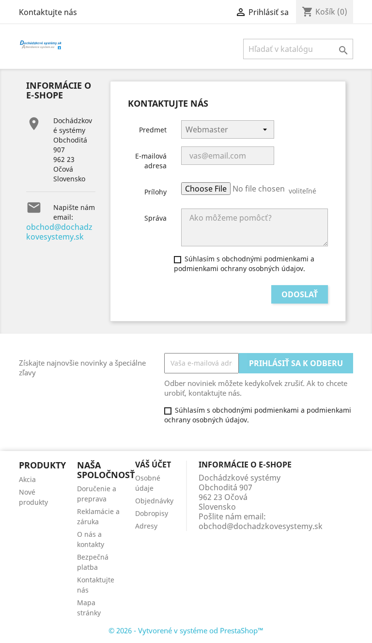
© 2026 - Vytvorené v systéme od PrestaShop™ (186, 630)
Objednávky (154, 500)
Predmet (153, 129)
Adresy (146, 525)
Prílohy (155, 191)
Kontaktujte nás (48, 12)
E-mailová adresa (151, 160)
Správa (155, 218)
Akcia (27, 479)
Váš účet (153, 464)
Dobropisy (151, 513)
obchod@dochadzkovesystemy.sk (59, 232)
